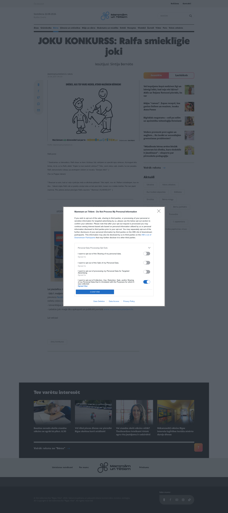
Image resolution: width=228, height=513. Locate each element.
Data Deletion (99, 301)
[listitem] (114, 247)
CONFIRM (95, 292)
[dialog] (114, 256)
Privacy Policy (129, 301)
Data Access (114, 301)
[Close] (159, 211)
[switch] (146, 253)
